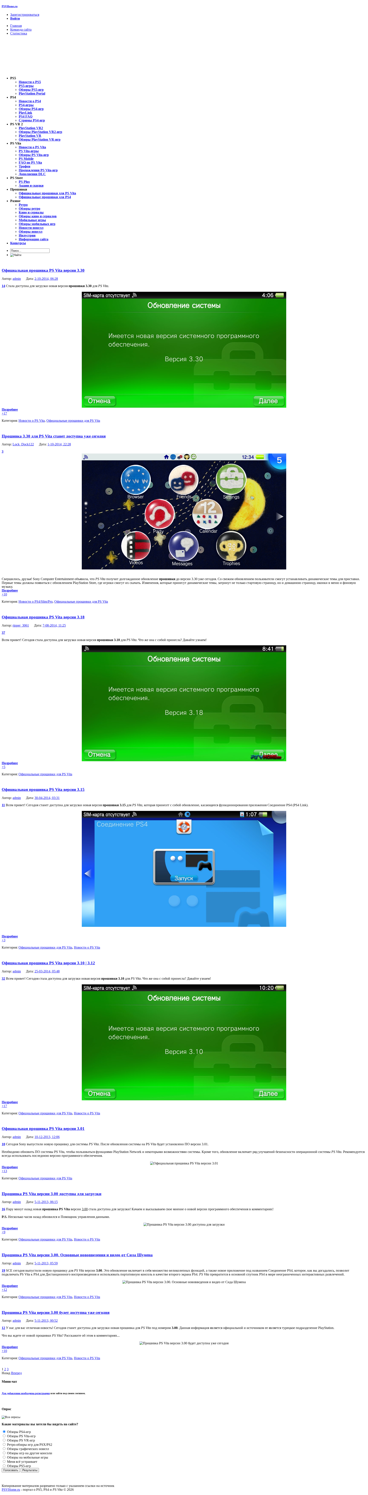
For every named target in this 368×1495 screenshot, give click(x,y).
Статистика (18, 33)
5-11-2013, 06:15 (46, 1202)
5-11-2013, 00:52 (46, 1320)
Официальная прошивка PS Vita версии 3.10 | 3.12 (48, 963)
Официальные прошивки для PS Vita (73, 420)
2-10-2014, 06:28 (46, 278)
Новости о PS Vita (32, 420)
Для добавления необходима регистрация (26, 1393)
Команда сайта (21, 29)
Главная (16, 25)
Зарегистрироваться (24, 14)
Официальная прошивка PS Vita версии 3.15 (43, 789)
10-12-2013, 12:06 (47, 1137)
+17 (4, 413)
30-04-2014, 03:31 (47, 798)
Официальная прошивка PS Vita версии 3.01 (43, 1128)
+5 (3, 767)
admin (17, 278)
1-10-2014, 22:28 (59, 444)
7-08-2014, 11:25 (54, 625)
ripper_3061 (21, 625)
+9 (3, 1232)
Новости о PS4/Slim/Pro (36, 601)
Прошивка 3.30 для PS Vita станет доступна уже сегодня (54, 436)
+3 (3, 940)
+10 (4, 594)
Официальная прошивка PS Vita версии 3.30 (43, 270)
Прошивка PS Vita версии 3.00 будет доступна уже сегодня (55, 1312)
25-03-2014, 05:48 (47, 971)
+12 (4, 1289)
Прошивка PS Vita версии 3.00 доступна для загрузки (51, 1194)
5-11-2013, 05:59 (46, 1263)
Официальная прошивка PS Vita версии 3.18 (43, 617)
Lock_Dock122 (23, 444)
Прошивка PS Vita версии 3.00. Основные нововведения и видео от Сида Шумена (77, 1255)
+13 (4, 1171)
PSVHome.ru (9, 6)
